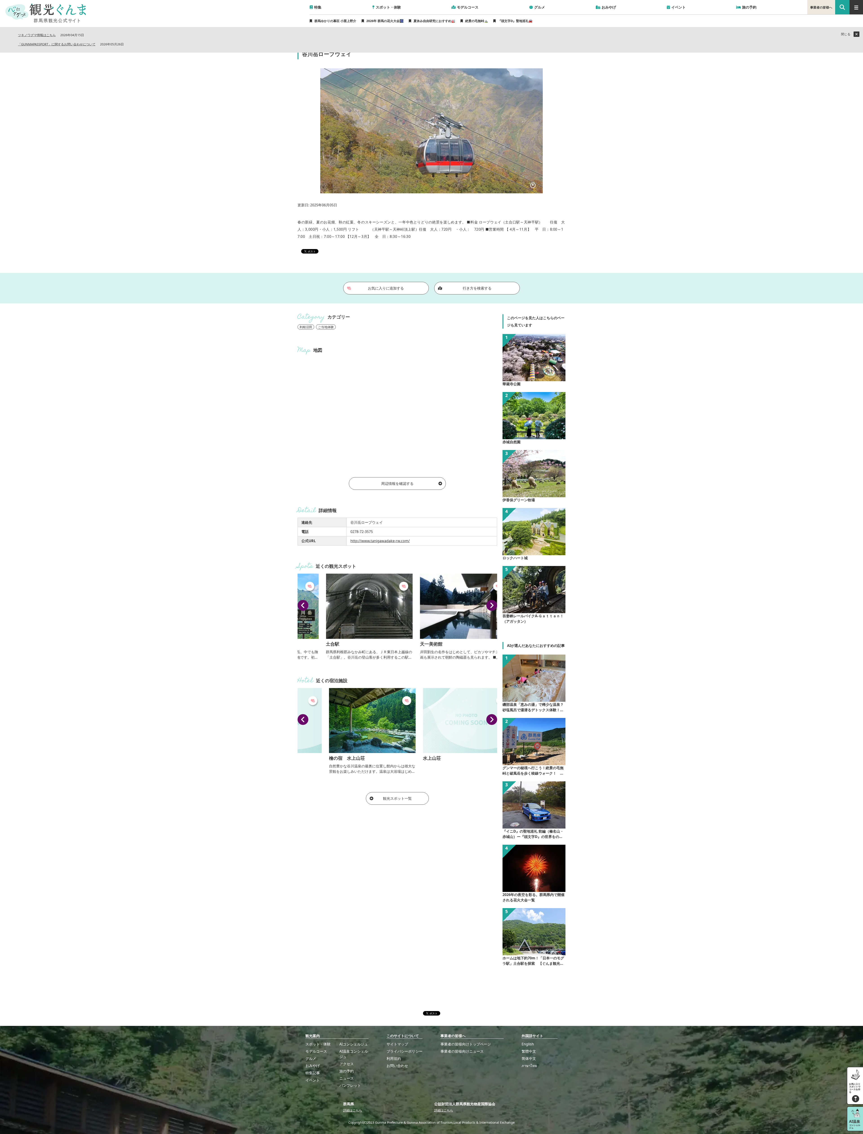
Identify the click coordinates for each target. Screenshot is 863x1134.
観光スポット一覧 (397, 798)
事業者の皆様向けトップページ (465, 1044)
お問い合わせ (397, 1065)
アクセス (346, 1063)
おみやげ (312, 1065)
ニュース (346, 1078)
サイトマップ (397, 1044)
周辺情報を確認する (397, 483)
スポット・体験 (318, 1044)
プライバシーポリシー (405, 1051)
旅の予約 (346, 1071)
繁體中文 (529, 1051)
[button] (303, 605)
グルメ (310, 1058)
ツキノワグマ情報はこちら (37, 35)
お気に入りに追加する (386, 288)
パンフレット (350, 1085)
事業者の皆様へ (821, 7)
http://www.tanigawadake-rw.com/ (380, 540)
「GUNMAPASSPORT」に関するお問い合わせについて (57, 44)
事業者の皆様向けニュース (462, 1051)
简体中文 (529, 1058)
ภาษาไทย (529, 1065)
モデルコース (316, 1051)
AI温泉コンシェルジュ (353, 1054)
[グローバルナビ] (856, 7)
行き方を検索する (477, 288)
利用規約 (394, 1058)
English (528, 1044)
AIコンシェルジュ (353, 1044)
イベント (312, 1080)
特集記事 (312, 1072)
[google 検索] (842, 7)
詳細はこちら (352, 1110)
